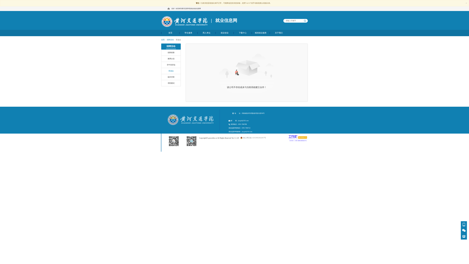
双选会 (171, 71)
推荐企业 (171, 59)
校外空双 (171, 77)
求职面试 (171, 83)
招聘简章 (171, 53)
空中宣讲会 (171, 65)
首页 (163, 40)
